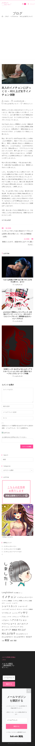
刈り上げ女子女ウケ (7, 637)
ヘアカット (24, 616)
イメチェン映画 (17, 600)
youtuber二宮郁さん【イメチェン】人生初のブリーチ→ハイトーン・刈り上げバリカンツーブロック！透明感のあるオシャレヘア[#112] (17, 315)
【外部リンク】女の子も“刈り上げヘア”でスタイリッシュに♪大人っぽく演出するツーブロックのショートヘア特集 (17, 371)
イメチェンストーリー (10, 546)
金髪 (11, 640)
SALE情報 (16, 592)
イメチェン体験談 (7, 600)
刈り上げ (22, 630)
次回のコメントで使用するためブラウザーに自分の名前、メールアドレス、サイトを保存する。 (17, 427)
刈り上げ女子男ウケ (19, 637)
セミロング (13, 609)
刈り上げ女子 (7, 220)
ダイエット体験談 (28, 609)
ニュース (14, 613)
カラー (3, 603)
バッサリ (23, 612)
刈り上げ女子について (11, 103)
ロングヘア (6, 630)
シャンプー (8, 603)
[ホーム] (2, 16)
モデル (21, 626)
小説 (3, 640)
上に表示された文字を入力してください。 (15, 437)
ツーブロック (6, 613)
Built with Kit (16, 736)
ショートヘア (22, 606)
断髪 (7, 640)
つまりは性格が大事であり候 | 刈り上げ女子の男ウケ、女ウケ (17, 281)
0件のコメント (28, 103)
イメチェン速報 (27, 600)
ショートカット (9, 606)
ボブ (19, 624)
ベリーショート (9, 624)
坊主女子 (29, 637)
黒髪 (15, 640)
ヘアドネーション (18, 620)
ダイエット (20, 609)
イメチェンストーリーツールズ (12, 551)
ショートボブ (5, 609)
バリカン (4, 616)
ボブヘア (24, 624)
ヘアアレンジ (15, 616)
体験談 (14, 630)
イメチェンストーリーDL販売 (12, 549)
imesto (6, 101)
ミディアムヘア (14, 626)
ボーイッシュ (5, 626)
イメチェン (9, 596)
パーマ (9, 616)
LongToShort (7, 592)
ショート (15, 603)
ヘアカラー (5, 620)
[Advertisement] (17, 37)
